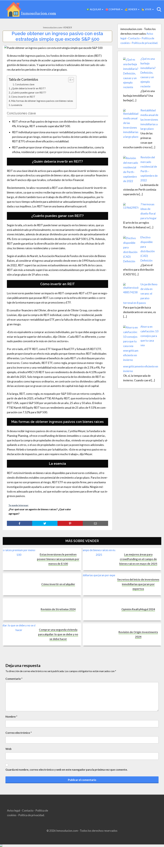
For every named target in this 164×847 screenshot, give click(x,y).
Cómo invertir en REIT (23, 96)
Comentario (13, 678)
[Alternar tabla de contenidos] (69, 79)
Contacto (134, 38)
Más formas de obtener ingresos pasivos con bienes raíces (42, 100)
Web (8, 749)
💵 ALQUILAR (93, 9)
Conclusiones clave (24, 84)
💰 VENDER (131, 9)
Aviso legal (13, 810)
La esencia (16, 105)
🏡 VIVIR (146, 9)
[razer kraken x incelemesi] (82, 845)
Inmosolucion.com (52, 27)
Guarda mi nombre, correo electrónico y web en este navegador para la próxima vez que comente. (66, 769)
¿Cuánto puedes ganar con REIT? (28, 92)
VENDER (67, 27)
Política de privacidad (144, 43)
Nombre (11, 716)
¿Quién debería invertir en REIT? (28, 88)
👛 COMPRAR (112, 9)
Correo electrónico (18, 732)
